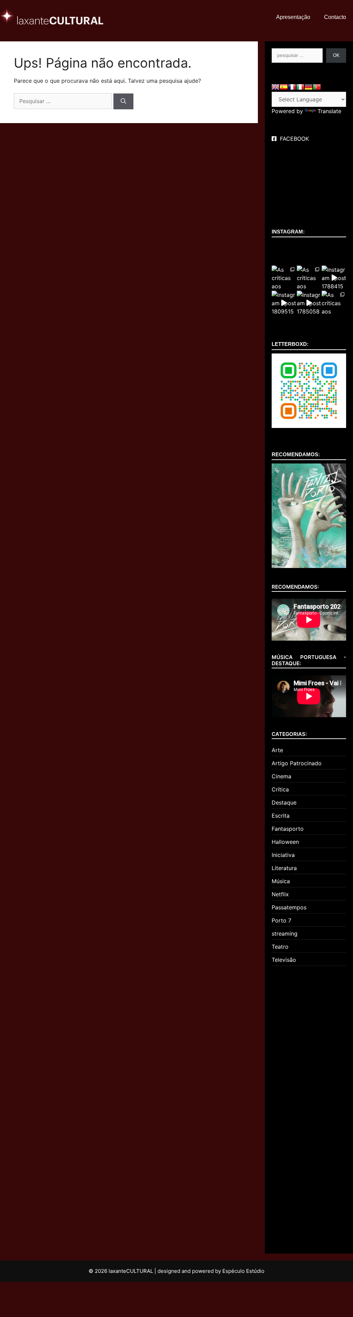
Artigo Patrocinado (297, 763)
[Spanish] (284, 87)
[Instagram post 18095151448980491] (284, 303)
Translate (329, 111)
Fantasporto (288, 828)
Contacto (335, 17)
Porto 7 (281, 920)
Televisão (284, 959)
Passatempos (289, 907)
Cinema (281, 776)
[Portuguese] (317, 87)
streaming (284, 933)
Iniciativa (283, 854)
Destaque (284, 802)
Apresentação (293, 17)
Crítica (280, 789)
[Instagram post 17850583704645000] (309, 303)
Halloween (285, 841)
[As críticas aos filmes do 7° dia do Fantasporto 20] (334, 303)
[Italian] (300, 87)
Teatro (280, 946)
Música (281, 881)
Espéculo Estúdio (243, 1271)
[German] (308, 87)
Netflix (280, 894)
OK (336, 55)
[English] (275, 87)
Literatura (284, 868)
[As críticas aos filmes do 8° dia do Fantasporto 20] (309, 278)
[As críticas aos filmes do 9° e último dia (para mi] (284, 278)
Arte (277, 750)
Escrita (281, 815)
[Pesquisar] (123, 101)
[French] (292, 87)
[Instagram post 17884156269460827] (334, 278)
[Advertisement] (312, 1106)
